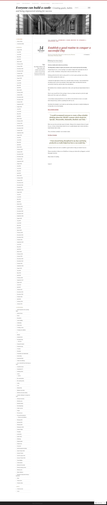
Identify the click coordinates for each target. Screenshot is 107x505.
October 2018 (19, 263)
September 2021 (20, 189)
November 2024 (20, 99)
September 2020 (20, 215)
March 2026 (19, 61)
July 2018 (19, 270)
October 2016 (19, 296)
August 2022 (19, 163)
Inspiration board (20, 366)
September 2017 (20, 280)
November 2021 (20, 185)
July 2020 (19, 220)
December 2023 (20, 125)
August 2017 (19, 282)
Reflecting (19, 438)
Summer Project (20, 453)
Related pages (20, 441)
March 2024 (19, 118)
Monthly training (20, 403)
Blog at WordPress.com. (38, 503)
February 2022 (20, 177)
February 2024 (20, 120)
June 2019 (19, 244)
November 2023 (20, 128)
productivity (37, 74)
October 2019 (19, 239)
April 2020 (19, 227)
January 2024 (19, 123)
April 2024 (19, 116)
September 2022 (20, 161)
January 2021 (19, 208)
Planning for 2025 (20, 427)
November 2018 (20, 261)
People (18, 410)
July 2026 (19, 52)
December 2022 (20, 154)
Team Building (19, 460)
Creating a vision (20, 327)
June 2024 (19, 111)
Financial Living (20, 346)
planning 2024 (19, 422)
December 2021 (20, 182)
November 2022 (20, 156)
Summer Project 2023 (21, 457)
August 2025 (19, 78)
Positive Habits (20, 429)
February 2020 (20, 232)
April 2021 (19, 201)
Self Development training (22, 448)
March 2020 (19, 230)
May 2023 (19, 142)
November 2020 (20, 213)
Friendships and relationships (22, 353)
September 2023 (20, 132)
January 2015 (19, 303)
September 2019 (20, 242)
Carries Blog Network (58, 54)
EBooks (18, 334)
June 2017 (19, 284)
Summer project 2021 (21, 455)
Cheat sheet (19, 325)
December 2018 (20, 258)
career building (67, 54)
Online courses (20, 408)
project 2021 (19, 436)
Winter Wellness (20, 472)
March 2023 (19, 147)
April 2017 (19, 287)
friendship (19, 351)
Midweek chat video (21, 390)
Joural (18, 373)
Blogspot (41, 66)
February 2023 (20, 149)
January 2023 (19, 151)
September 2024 (20, 104)
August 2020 (19, 218)
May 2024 (19, 113)
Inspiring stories (20, 371)
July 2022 (19, 166)
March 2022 (19, 175)
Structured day (42, 74)
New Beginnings (20, 405)
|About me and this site (57, 3)
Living (18, 383)
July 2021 (19, 194)
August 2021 (19, 192)
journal (19, 375)
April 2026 (19, 59)
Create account (20, 488)
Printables (56, 55)
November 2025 (20, 71)
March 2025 (19, 90)
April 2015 (19, 299)
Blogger (37, 66)
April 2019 (19, 249)
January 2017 (19, 289)
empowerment (19, 337)
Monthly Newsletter (20, 398)
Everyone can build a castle (33, 7)
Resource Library (45, 3)
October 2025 (19, 73)
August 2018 (19, 268)
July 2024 (19, 109)
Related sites (35, 3)
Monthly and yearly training (22, 392)
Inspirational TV (20, 369)
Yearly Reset (19, 480)
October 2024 (19, 101)
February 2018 (20, 277)
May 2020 (19, 225)
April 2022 (19, 173)
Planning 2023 (19, 419)
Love (18, 385)
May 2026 (19, 56)
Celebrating (19, 322)
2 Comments (87, 54)
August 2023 (19, 135)
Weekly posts (19, 469)
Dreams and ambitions (22, 417)
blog (35, 66)
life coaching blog (20, 378)
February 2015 (20, 301)
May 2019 (19, 246)
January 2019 (19, 256)
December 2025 (20, 68)
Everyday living (20, 339)
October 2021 (19, 187)
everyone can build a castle (39, 73)
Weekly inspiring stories (21, 467)
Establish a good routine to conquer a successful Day (69, 49)
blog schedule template (53, 109)
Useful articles (19, 462)
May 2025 (19, 85)
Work (60, 55)
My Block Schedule (52, 135)
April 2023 (19, 144)
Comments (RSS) (20, 43)
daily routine (42, 68)
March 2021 (19, 204)
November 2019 (20, 237)
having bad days (20, 358)
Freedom (19, 348)
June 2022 (19, 168)
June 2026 (19, 54)
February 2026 (20, 63)
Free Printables (26, 3)
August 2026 (19, 49)
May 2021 (19, 199)
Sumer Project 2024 (21, 450)
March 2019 (19, 251)
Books (18, 3)
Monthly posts (19, 401)
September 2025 (20, 75)
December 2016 (20, 291)
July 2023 (19, 137)
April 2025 (19, 87)
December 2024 (20, 97)
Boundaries (19, 318)
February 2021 (20, 206)
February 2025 (20, 92)
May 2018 (19, 272)
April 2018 (19, 275)
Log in (18, 491)
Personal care (19, 412)
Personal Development (21, 415)
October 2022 (19, 158)
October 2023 (19, 130)
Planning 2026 (19, 424)
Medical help (19, 387)
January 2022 (19, 180)
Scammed (19, 446)
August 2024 (19, 106)
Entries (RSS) (19, 41)
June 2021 (19, 196)
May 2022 (19, 170)
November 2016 (20, 294)
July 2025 (19, 80)
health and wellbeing (21, 360)
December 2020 (20, 211)
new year (19, 341)
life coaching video (20, 380)
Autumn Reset (19, 313)
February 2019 (20, 253)
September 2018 (20, 265)
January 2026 (19, 66)
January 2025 (19, 94)
